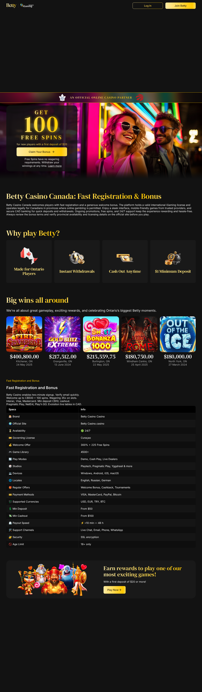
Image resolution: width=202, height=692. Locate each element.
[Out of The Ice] (178, 351)
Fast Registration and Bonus (22, 380)
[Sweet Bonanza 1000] (101, 351)
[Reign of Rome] (139, 351)
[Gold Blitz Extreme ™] (62, 351)
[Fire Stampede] (24, 351)
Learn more (55, 165)
